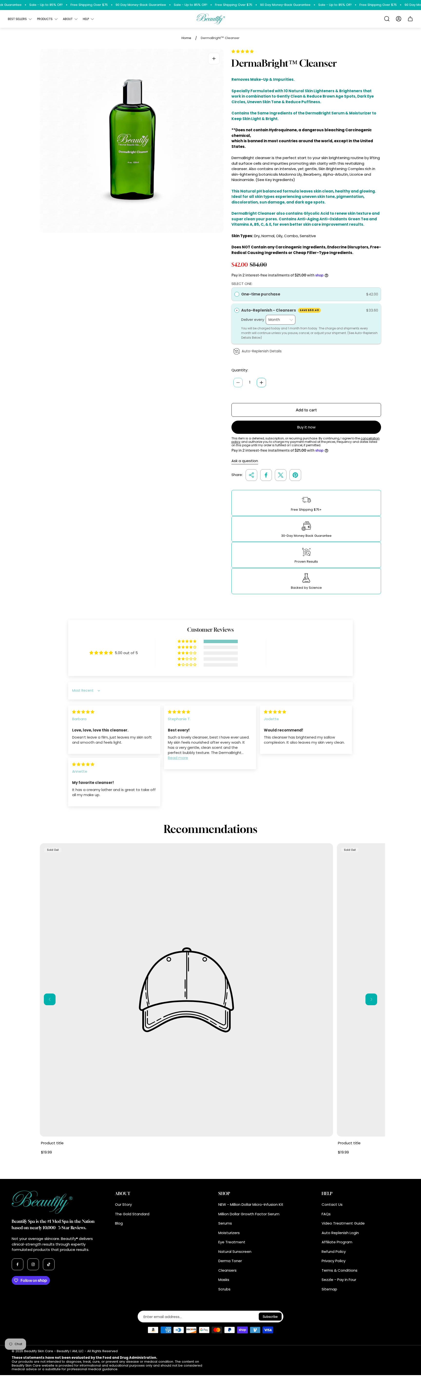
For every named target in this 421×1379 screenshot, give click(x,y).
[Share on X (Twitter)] (281, 475)
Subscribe (270, 1316)
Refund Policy (334, 1251)
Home (186, 38)
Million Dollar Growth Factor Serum (248, 1214)
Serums (225, 1223)
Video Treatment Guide (343, 1223)
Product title (52, 1143)
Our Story (123, 1204)
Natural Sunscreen (234, 1251)
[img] (83, 711)
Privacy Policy (333, 1260)
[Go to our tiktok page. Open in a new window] (49, 1264)
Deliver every (253, 319)
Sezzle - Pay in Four (339, 1279)
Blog (119, 1223)
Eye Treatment (231, 1242)
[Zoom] (214, 58)
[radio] (236, 294)
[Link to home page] (47, 1203)
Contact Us (332, 1204)
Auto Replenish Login (340, 1232)
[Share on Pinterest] (295, 475)
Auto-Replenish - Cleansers (280, 310)
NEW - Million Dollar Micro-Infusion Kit (250, 1204)
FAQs (326, 1214)
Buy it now (306, 427)
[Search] (387, 18)
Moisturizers (229, 1232)
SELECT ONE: (241, 283)
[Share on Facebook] (266, 475)
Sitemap (329, 1289)
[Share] (251, 475)
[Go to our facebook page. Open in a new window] (17, 1264)
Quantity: (239, 370)
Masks (223, 1279)
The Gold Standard (132, 1214)
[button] (242, 51)
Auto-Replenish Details (262, 351)
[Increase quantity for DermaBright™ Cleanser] (261, 382)
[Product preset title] (186, 990)
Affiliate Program (337, 1242)
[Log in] (398, 18)
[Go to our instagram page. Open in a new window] (33, 1264)
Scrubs (224, 1289)
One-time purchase (260, 294)
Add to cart (306, 409)
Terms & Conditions (339, 1270)
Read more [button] (178, 757)
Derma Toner (230, 1260)
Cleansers (227, 1270)
